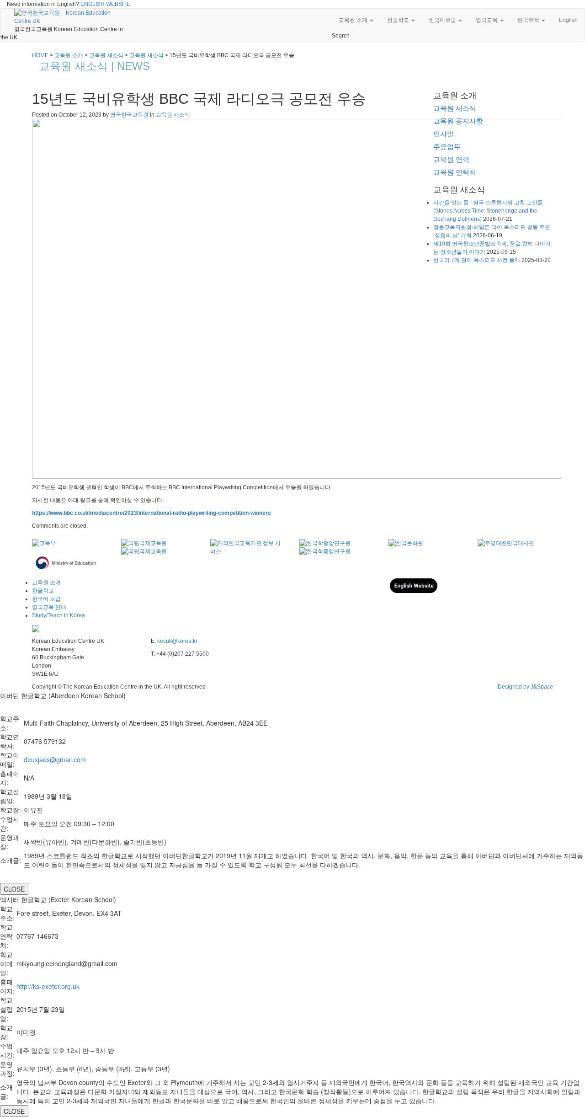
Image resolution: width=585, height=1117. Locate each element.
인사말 (443, 134)
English (568, 20)
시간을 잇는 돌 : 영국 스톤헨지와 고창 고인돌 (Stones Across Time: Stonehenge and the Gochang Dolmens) (488, 210)
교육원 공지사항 (458, 121)
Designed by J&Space (525, 687)
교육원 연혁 (451, 159)
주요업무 (447, 146)
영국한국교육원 (129, 115)
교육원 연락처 (454, 172)
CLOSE (14, 888)
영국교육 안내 (49, 607)
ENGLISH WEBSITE (105, 4)
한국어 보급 (46, 599)
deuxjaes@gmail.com (55, 759)
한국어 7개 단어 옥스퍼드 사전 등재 (476, 260)
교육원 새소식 (173, 115)
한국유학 (529, 20)
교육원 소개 (354, 20)
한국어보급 (443, 20)
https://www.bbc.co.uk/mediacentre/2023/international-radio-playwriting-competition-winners (151, 513)
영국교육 (487, 20)
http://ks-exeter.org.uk (48, 986)
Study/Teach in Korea (58, 615)
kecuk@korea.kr (177, 641)
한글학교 (398, 20)
